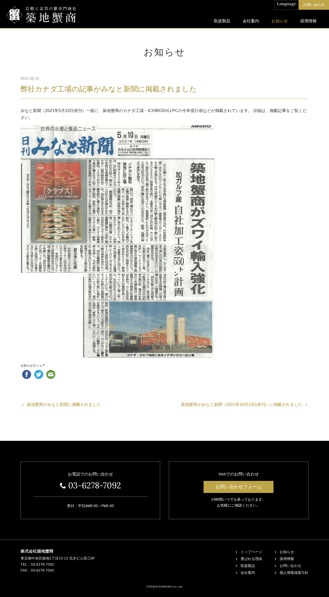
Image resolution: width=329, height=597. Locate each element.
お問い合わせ (290, 566)
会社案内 (251, 21)
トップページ (251, 552)
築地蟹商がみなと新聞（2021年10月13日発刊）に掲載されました (241, 404)
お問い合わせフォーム (238, 486)
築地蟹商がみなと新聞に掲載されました (64, 404)
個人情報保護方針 (294, 573)
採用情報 (308, 21)
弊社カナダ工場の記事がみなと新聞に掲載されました (109, 89)
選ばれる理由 (251, 559)
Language (286, 3)
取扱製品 (222, 21)
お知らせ (279, 21)
